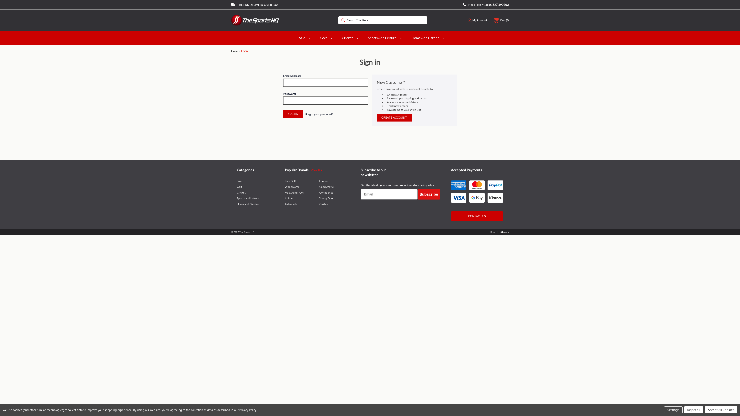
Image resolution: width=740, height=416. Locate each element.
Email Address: (292, 76)
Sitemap (504, 232)
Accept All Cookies (721, 410)
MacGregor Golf (294, 192)
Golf (323, 38)
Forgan (323, 181)
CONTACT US (477, 216)
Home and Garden (425, 38)
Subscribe (429, 194)
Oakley (323, 204)
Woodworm (292, 186)
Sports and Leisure (382, 38)
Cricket (347, 38)
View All (316, 170)
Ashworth (291, 204)
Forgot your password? (319, 114)
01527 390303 (499, 4)
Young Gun (326, 198)
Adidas (289, 198)
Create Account (394, 117)
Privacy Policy (247, 410)
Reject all (693, 410)
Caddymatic (326, 186)
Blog (492, 232)
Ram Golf (290, 181)
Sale (302, 38)
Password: (289, 93)
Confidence (326, 192)
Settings (673, 410)
